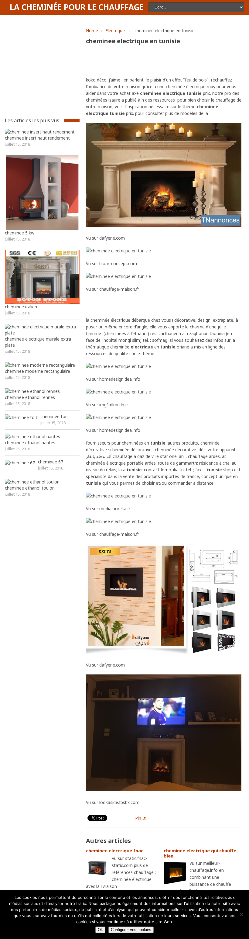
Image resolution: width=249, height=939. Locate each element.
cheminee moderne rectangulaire (37, 371)
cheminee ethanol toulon (30, 488)
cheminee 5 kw (19, 233)
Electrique (115, 30)
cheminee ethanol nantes (30, 442)
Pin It (140, 818)
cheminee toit (54, 416)
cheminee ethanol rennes (30, 397)
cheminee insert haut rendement (37, 138)
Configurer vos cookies (131, 929)
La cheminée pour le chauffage (77, 7)
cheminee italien (21, 307)
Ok (100, 929)
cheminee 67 (50, 462)
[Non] (241, 914)
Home (92, 30)
